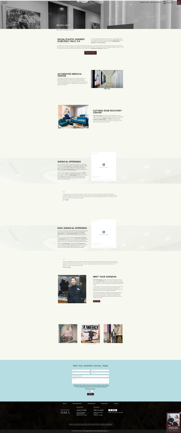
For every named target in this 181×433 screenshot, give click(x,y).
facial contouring (101, 42)
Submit (90, 394)
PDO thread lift (66, 243)
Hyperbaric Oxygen (107, 118)
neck (62, 176)
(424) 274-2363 (81, 410)
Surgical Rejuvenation (77, 403)
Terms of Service (115, 412)
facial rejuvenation (116, 41)
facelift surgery (73, 175)
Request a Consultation (155, 2)
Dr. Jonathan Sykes (115, 40)
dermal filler (83, 237)
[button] (107, 79)
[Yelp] (116, 410)
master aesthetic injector (72, 233)
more (59, 168)
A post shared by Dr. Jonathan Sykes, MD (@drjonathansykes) (103, 179)
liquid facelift (62, 239)
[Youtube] (114, 410)
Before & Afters (104, 403)
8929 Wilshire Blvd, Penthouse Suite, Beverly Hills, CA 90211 (82, 414)
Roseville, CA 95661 (98, 415)
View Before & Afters (144, 2)
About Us (64, 403)
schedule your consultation (97, 48)
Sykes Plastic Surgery (97, 115)
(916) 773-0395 (98, 410)
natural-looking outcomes (68, 169)
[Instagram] (112, 410)
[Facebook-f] (109, 410)
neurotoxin (78, 237)
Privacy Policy (120, 412)
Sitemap (109, 412)
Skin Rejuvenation (91, 403)
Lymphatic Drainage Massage (99, 119)
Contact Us (116, 403)
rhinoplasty (93, 42)
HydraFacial (81, 243)
